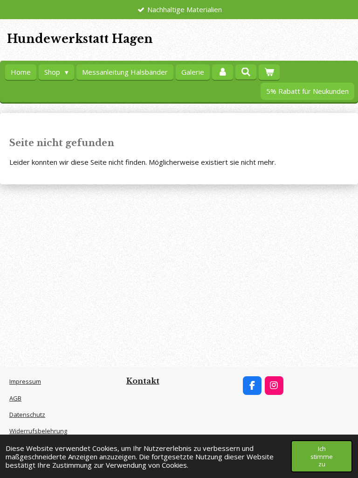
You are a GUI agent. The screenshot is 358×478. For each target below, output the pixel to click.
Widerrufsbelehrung (38, 431)
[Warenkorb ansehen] (269, 72)
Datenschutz (27, 414)
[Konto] (222, 72)
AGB (15, 398)
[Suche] (245, 71)
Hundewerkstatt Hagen (80, 39)
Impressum (25, 381)
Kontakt (142, 381)
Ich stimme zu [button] (321, 456)
